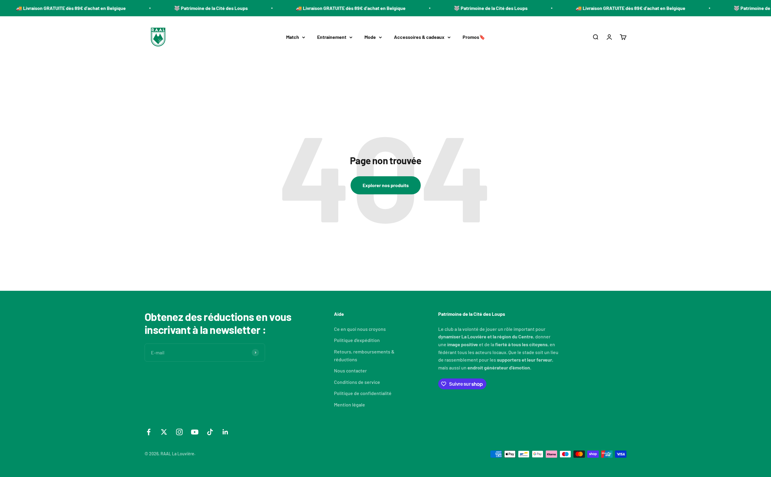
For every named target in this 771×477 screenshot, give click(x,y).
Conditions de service (357, 382)
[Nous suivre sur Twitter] (164, 432)
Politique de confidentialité (363, 393)
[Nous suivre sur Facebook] (149, 432)
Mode (370, 37)
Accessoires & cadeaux (419, 37)
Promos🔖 (474, 37)
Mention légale (349, 404)
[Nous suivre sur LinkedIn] (225, 432)
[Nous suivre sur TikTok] (210, 432)
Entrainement (331, 37)
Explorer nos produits (386, 185)
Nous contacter (350, 370)
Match (292, 37)
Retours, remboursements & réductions (364, 355)
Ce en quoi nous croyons (360, 329)
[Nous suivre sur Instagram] (179, 432)
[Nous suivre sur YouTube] (195, 432)
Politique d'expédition (357, 340)
